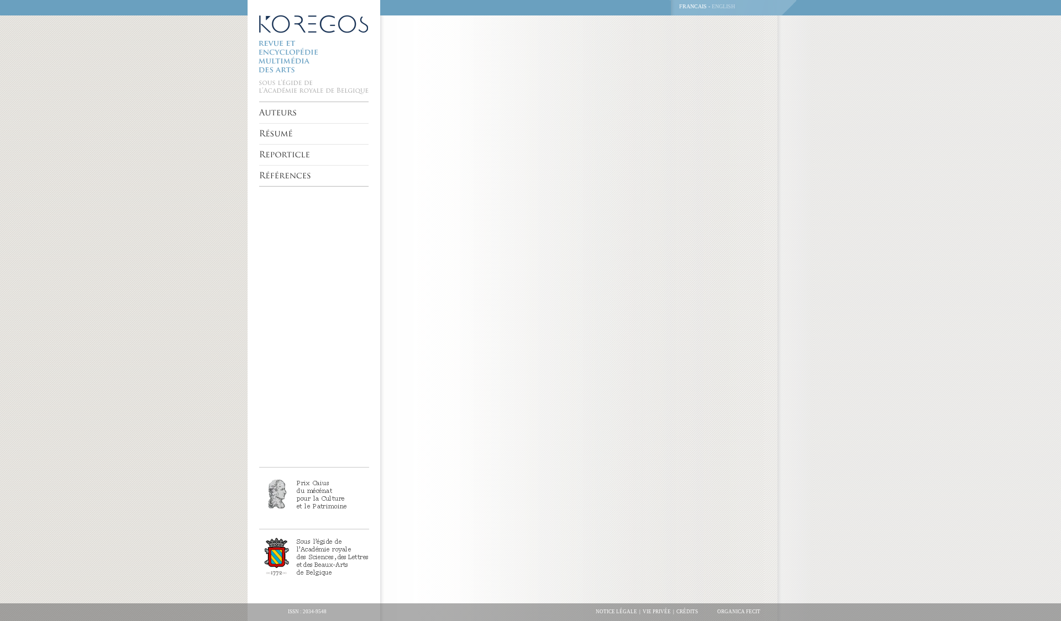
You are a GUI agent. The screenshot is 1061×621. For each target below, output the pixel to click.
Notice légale (616, 611)
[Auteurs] (278, 112)
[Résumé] (276, 133)
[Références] (285, 175)
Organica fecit (738, 611)
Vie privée (657, 611)
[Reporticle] (285, 154)
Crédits (687, 611)
